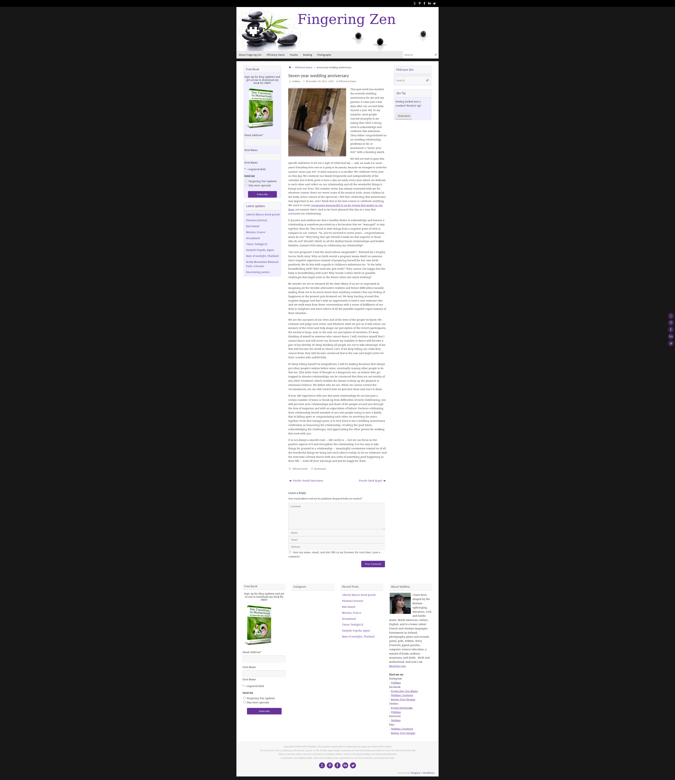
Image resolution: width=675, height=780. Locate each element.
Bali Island (252, 226)
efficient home (300, 468)
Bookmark (320, 468)
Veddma (396, 720)
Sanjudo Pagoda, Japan (260, 250)
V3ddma (396, 682)
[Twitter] (434, 3)
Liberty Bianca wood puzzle (263, 214)
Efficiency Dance (303, 67)
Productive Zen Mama (404, 691)
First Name (251, 150)
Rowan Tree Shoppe (403, 699)
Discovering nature (258, 272)
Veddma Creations (402, 695)
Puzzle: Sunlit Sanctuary (307, 480)
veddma (296, 81)
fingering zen (397, 666)
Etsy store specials (260, 185)
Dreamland (253, 238)
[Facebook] (424, 3)
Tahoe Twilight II (256, 244)
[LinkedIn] (429, 3)
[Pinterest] (419, 3)
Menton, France (255, 232)
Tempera (415, 772)
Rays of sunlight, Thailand (262, 256)
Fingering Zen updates (263, 181)
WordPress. (429, 772)
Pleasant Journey (256, 220)
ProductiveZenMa (402, 708)
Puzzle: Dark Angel (371, 480)
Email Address (253, 135)
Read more (404, 115)
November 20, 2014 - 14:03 (320, 81)
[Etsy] (414, 3)
